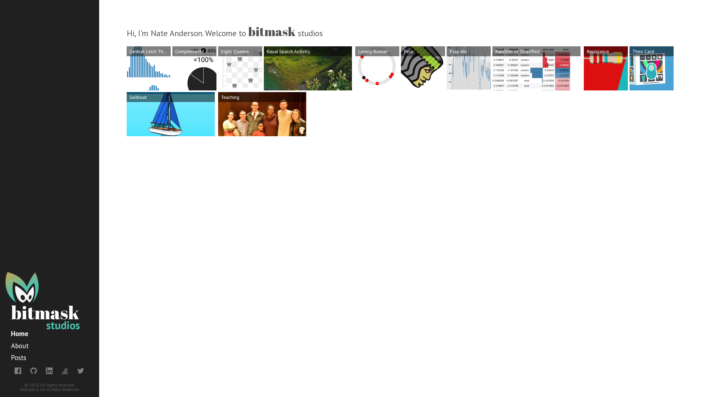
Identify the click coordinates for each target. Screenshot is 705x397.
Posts (18, 357)
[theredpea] (33, 370)
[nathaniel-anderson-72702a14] (48, 370)
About (20, 345)
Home (19, 333)
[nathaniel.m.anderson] (17, 370)
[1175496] (64, 370)
